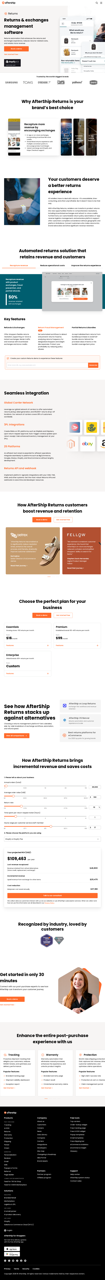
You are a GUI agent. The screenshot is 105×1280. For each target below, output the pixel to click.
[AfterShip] (9, 3)
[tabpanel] (52, 310)
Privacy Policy (49, 903)
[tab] (19, 265)
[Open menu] (101, 3)
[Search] (97, 3)
